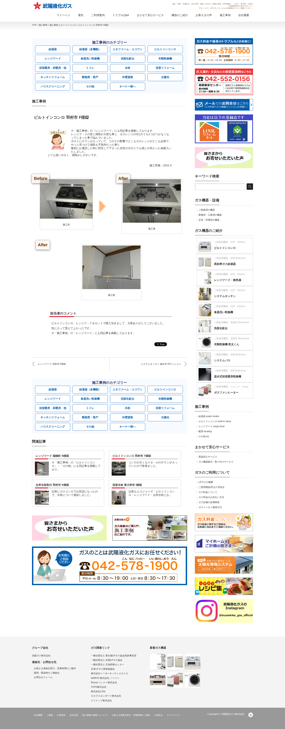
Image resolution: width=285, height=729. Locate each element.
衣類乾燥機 (165, 58)
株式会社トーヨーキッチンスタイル (109, 673)
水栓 (127, 67)
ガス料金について (208, 492)
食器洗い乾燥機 (90, 58)
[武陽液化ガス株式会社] (52, 5)
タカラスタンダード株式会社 (106, 696)
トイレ (90, 67)
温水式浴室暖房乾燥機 (227, 376)
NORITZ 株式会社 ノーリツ (105, 678)
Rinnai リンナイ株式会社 (104, 682)
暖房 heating (205, 431)
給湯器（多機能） (90, 49)
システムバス (222, 360)
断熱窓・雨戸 (90, 77)
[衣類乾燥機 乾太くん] (192, 680)
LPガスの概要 (206, 482)
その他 (90, 86)
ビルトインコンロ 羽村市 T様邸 (131, 455)
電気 (80, 15)
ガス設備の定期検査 (209, 502)
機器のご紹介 (180, 15)
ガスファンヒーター (226, 392)
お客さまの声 (204, 15)
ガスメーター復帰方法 (210, 507)
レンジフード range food (212, 426)
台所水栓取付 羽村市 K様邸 (52, 484)
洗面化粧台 (127, 58)
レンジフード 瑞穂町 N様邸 (52, 455)
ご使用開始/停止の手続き (212, 487)
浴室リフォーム (165, 67)
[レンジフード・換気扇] (157, 661)
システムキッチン (225, 296)
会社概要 (243, 15)
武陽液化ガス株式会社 (232, 714)
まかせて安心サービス (150, 15)
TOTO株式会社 (98, 687)
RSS (250, 715)
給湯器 (53, 49)
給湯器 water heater (209, 416)
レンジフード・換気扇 (227, 280)
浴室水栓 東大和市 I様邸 (127, 484)
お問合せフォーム (43, 677)
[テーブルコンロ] (157, 680)
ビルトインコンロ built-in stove (215, 421)
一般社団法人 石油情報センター (107, 664)
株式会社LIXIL (98, 691)
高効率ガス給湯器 (225, 263)
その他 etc (204, 436)
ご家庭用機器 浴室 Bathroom (230, 258)
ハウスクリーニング (53, 86)
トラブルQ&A (120, 15)
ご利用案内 (98, 15)
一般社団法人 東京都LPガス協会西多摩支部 (113, 655)
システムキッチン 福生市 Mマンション (161, 364)
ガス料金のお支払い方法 (211, 497)
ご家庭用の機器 (207, 210)
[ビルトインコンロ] (192, 661)
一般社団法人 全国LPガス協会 (106, 660)
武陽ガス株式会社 (41, 655)
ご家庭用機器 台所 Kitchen (229, 242)
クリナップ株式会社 (101, 700)
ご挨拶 (50, 715)
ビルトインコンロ (165, 49)
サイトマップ (173, 715)
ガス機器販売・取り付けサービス (216, 461)
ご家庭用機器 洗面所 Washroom (231, 322)
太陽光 (165, 77)
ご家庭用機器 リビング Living (231, 386)
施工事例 (225, 15)
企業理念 (61, 715)
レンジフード (53, 58)
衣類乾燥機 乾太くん (226, 344)
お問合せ (158, 715)
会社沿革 (74, 715)
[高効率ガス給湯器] (175, 661)
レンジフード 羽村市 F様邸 (52, 364)
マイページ (63, 15)
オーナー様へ (127, 86)
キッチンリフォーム (53, 77)
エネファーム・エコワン (127, 49)
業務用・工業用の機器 (210, 215)
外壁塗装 (127, 77)
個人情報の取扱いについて (95, 715)
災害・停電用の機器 (209, 220)
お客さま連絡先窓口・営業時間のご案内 (55, 668)
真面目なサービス (208, 456)
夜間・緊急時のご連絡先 (47, 672)
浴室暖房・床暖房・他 (52, 67)
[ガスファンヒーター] (175, 680)
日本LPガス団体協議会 (103, 669)
